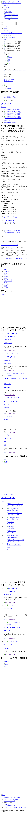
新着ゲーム (7, 6)
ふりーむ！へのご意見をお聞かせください (15, 807)
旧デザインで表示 (9, 802)
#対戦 (5, 282)
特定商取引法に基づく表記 (11, 799)
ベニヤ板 (6, 404)
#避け (5, 286)
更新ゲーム (7, 7)
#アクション (7, 284)
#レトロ (6, 30)
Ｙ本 (5, 441)
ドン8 (5, 422)
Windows (3, 294)
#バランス (6, 276)
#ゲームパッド (8, 281)
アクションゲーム (9, 222)
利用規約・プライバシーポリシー (13, 797)
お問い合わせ (7, 804)
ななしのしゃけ (6, 104)
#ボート (6, 274)
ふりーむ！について (9, 801)
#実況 (5, 269)
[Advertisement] (14, 311)
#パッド (6, 287)
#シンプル (6, 271)
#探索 (5, 28)
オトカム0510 (7, 384)
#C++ (5, 278)
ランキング (7, 9)
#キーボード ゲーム (9, 279)
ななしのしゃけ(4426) (8, 498)
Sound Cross (7, 360)
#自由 (5, 273)
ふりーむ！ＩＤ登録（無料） (9, 33)
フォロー (3, 107)
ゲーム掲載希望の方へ (10, 805)
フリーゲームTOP (9, 220)
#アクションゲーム (9, 96)
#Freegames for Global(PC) (10, 97)
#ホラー (6, 26)
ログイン (19, 33)
